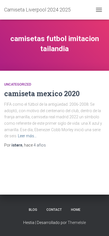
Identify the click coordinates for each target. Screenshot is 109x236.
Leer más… (27, 136)
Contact (54, 210)
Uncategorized (17, 84)
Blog (33, 210)
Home (75, 210)
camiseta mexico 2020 (42, 93)
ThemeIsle (77, 222)
